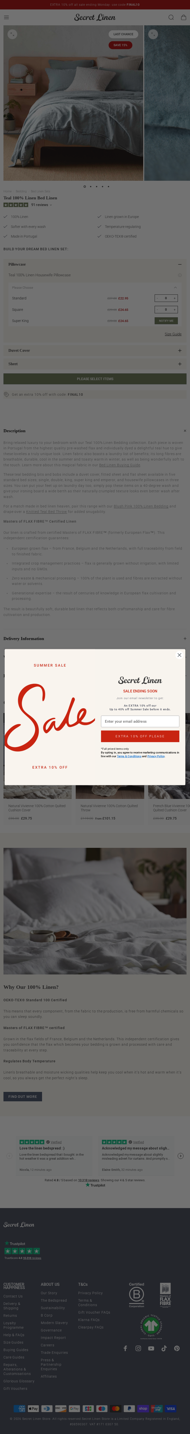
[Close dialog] (179, 655)
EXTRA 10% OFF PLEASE (140, 736)
